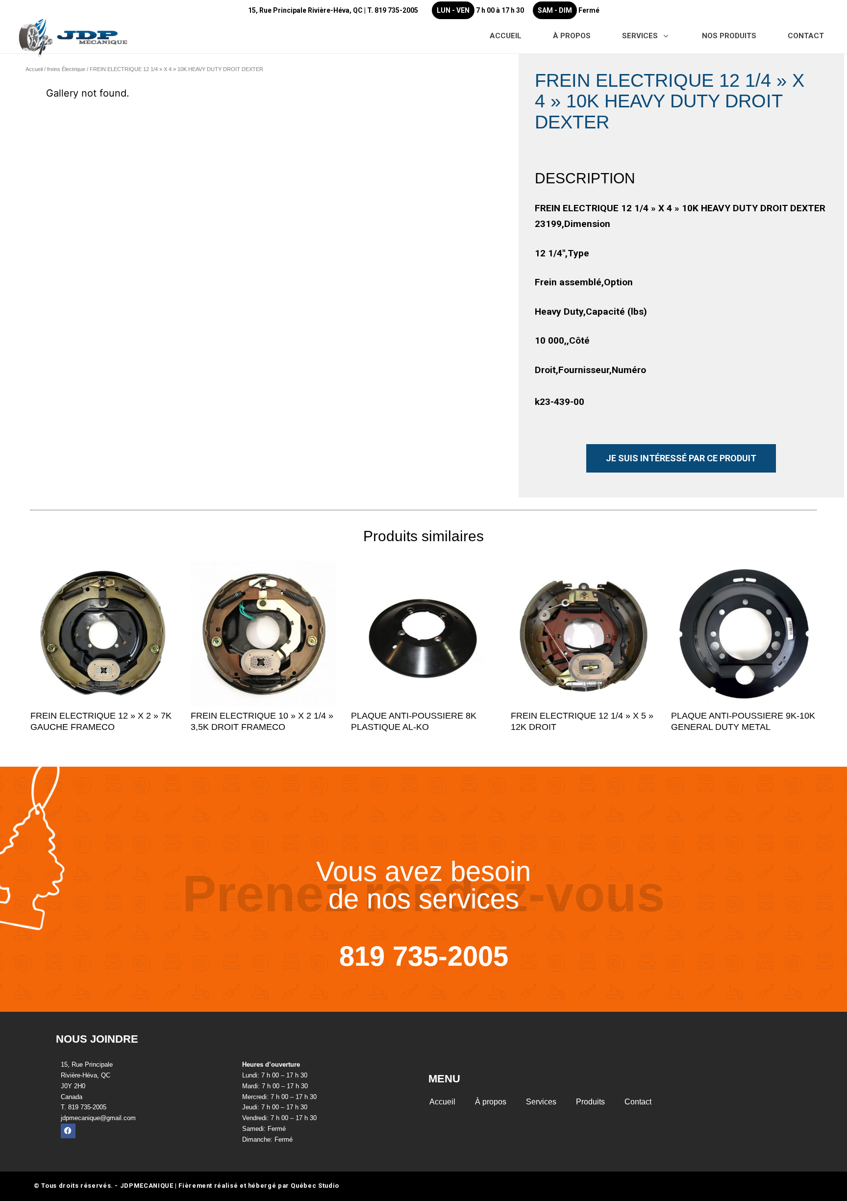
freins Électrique (66, 69)
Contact (637, 1102)
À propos (490, 1102)
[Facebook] (68, 1131)
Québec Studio (315, 1185)
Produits (590, 1102)
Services (541, 1102)
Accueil (34, 69)
